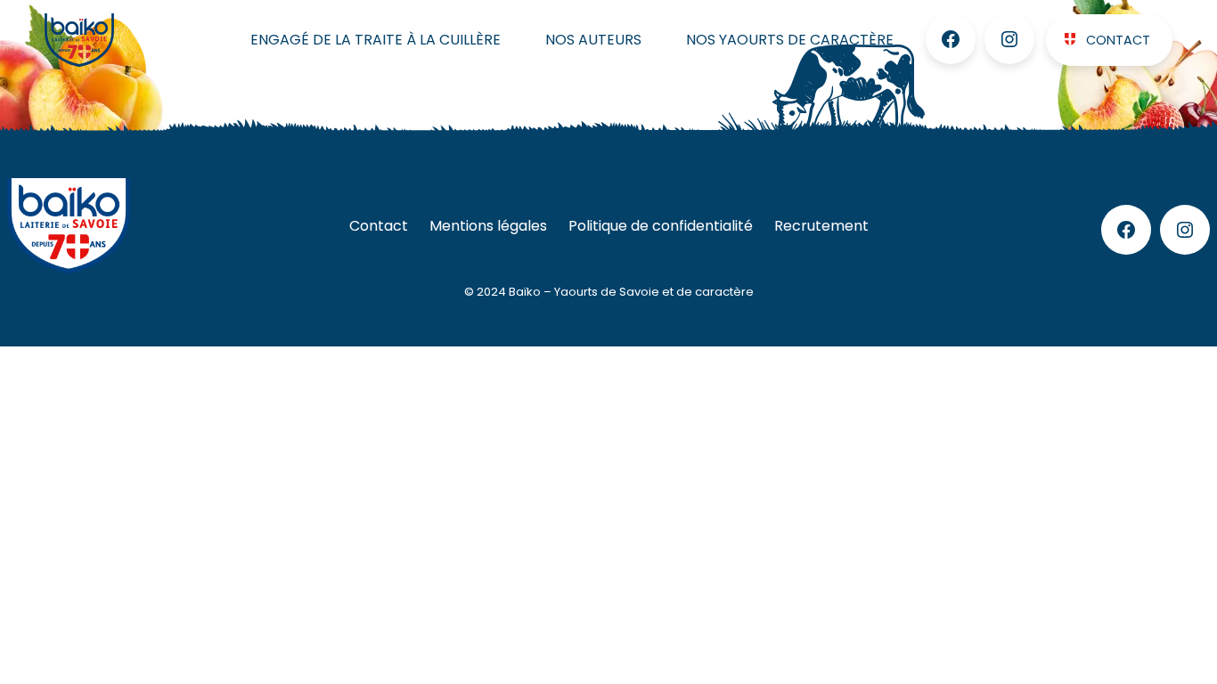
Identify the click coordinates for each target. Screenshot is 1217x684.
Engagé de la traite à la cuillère (375, 39)
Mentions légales (488, 226)
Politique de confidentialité (660, 226)
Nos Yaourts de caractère (790, 39)
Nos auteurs (593, 39)
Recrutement (821, 226)
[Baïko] (118, 40)
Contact (1118, 40)
